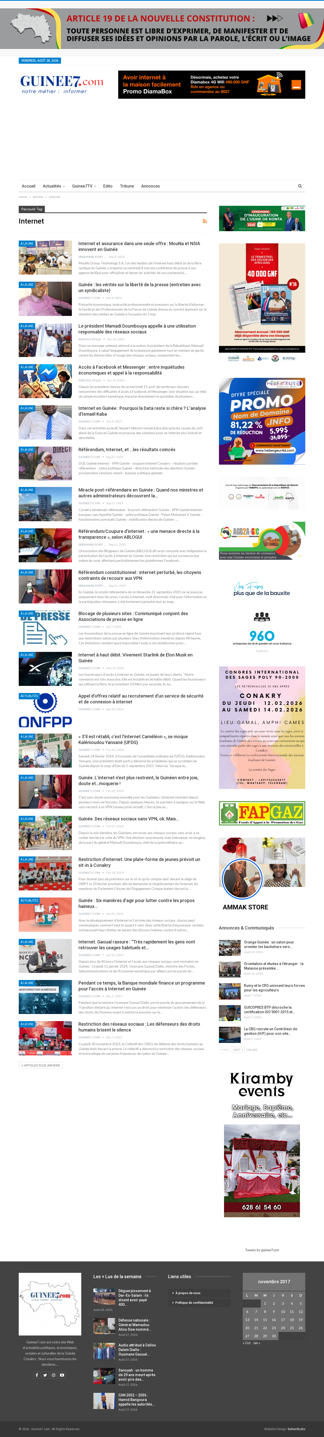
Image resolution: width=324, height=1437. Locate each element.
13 (247, 1320)
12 (301, 1312)
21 (256, 1328)
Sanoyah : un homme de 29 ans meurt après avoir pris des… (136, 1374)
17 (283, 1320)
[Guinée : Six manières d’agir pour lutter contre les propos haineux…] (45, 915)
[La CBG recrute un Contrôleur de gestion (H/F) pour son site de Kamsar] (230, 1035)
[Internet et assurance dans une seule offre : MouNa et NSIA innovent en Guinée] (45, 258)
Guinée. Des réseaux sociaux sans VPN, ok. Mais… (128, 818)
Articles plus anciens (41, 1065)
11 (292, 1312)
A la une (27, 243)
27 (247, 1336)
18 (292, 1320)
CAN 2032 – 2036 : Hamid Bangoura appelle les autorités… (136, 1399)
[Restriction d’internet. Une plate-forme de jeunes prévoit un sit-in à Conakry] (45, 873)
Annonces (150, 186)
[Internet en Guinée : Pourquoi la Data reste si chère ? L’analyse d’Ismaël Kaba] (45, 422)
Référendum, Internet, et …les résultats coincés (126, 449)
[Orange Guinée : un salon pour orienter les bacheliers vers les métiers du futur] (230, 948)
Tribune (127, 186)
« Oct (247, 1343)
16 (274, 1320)
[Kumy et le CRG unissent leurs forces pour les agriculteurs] (230, 991)
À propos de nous (187, 1293)
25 (292, 1328)
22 (265, 1328)
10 (283, 1312)
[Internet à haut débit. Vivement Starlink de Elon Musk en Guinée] (45, 669)
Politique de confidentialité (194, 1303)
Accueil (28, 186)
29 (265, 1336)
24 (283, 1328)
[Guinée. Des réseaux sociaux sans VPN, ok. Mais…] (45, 833)
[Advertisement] (162, 141)
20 (247, 1328)
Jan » (256, 1343)
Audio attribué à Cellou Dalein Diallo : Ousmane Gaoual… (137, 1349)
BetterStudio (296, 1429)
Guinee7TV (82, 186)
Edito (108, 186)
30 (274, 1336)
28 (256, 1336)
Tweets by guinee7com (262, 1250)
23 (274, 1328)
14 (256, 1320)
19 (301, 1320)
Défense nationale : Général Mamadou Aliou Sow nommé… (134, 1324)
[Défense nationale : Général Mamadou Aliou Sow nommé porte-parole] (104, 1326)
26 (301, 1328)
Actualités (52, 186)
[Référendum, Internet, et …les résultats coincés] (45, 464)
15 (265, 1320)
